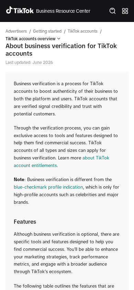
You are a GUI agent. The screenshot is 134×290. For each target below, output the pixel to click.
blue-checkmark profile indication (48, 187)
